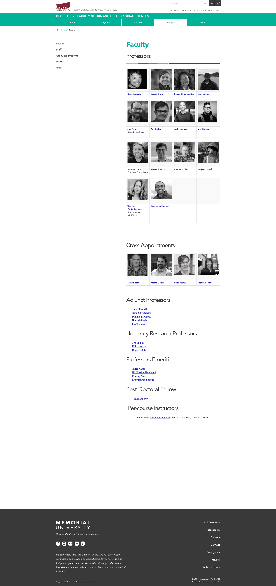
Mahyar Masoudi (158, 169)
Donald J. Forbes (141, 316)
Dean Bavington (135, 94)
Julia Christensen (141, 313)
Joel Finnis (132, 129)
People (170, 22)
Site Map (195, 579)
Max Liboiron (203, 129)
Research (138, 22)
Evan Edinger (204, 94)
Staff (59, 49)
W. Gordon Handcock (144, 372)
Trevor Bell (138, 342)
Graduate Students (67, 55)
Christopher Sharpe (143, 380)
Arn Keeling (156, 129)
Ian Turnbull (139, 324)
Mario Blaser (133, 283)
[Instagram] (64, 544)
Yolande (131, 206)
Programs (105, 22)
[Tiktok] (83, 544)
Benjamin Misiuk (205, 169)
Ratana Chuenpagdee (184, 94)
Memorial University (86, 7)
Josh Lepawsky (181, 129)
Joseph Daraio (157, 283)
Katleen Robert (205, 283)
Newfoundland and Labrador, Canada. (206, 582)
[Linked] (77, 544)
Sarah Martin (180, 283)
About (72, 22)
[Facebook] (58, 544)
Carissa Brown (157, 94)
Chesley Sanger (140, 376)
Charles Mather (181, 169)
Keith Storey (139, 346)
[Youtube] (70, 544)
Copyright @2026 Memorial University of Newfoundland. (76, 582)
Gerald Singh (139, 320)
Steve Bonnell (139, 309)
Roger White (139, 350)
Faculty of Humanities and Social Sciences (113, 16)
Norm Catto (138, 368)
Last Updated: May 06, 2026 (210, 579)
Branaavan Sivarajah (160, 206)
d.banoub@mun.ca (160, 417)
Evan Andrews (142, 398)
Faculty (60, 43)
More (203, 22)
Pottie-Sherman (135, 209)
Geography (66, 16)
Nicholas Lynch (134, 169)
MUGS (60, 61)
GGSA (59, 67)
